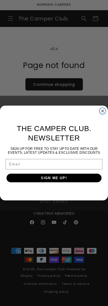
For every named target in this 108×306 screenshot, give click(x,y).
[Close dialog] (102, 111)
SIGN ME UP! (54, 178)
